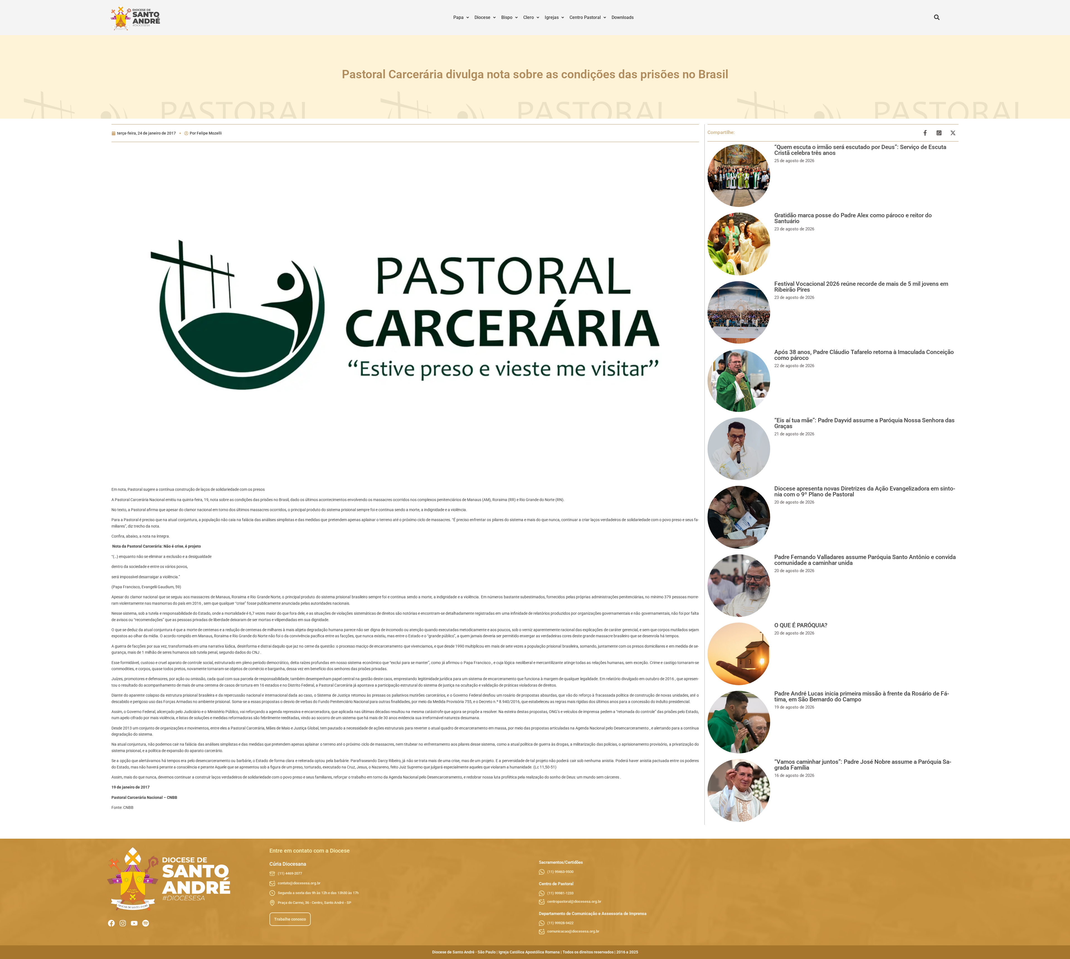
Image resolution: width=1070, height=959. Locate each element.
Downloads (623, 17)
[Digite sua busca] (936, 17)
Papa (458, 17)
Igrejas (552, 17)
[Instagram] (122, 923)
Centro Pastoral (585, 17)
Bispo (506, 17)
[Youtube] (134, 923)
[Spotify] (145, 923)
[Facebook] (111, 923)
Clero (528, 17)
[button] (461, 18)
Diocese (482, 17)
